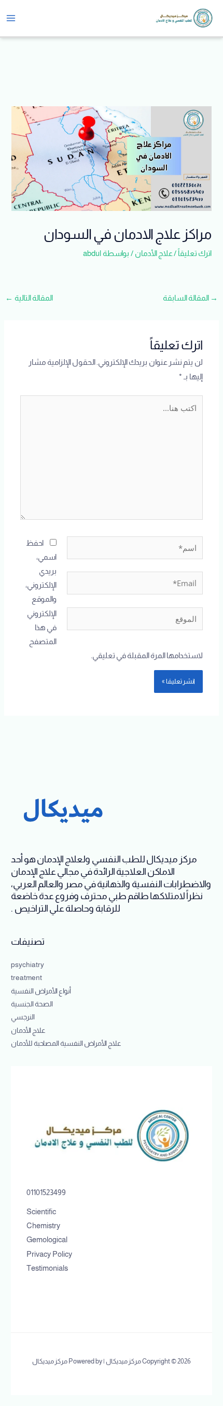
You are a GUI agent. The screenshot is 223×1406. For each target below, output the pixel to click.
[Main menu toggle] (11, 18)
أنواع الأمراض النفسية (41, 991)
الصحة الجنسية (32, 1004)
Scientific (41, 1212)
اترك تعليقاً (195, 253)
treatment (26, 978)
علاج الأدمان (154, 253)
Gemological (46, 1239)
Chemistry (43, 1226)
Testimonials (47, 1268)
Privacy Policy (49, 1254)
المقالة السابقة (190, 298)
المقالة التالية (29, 298)
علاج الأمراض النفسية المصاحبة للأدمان (66, 1043)
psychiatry (27, 965)
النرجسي (23, 1017)
